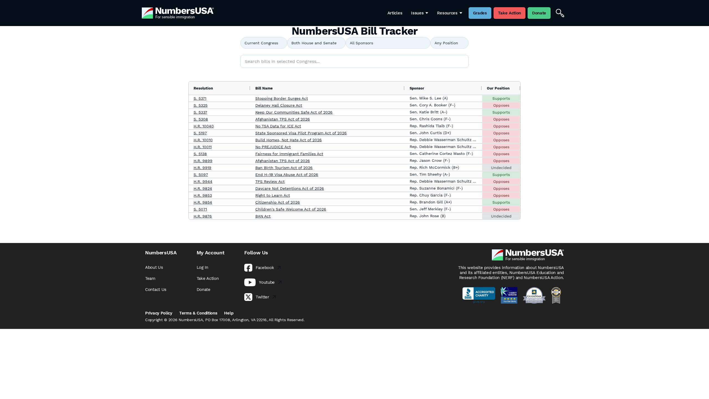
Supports (501, 98)
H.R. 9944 (203, 181)
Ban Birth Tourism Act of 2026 (284, 167)
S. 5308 (201, 119)
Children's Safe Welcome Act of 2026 (290, 209)
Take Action (208, 278)
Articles (394, 13)
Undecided (501, 167)
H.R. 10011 (203, 147)
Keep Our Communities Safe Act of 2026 (294, 112)
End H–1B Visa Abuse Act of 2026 (286, 174)
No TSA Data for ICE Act (278, 126)
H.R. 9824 (203, 188)
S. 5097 (201, 174)
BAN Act (263, 216)
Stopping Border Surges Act (281, 98)
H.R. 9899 (203, 160)
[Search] (560, 13)
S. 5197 (200, 133)
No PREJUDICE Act (273, 147)
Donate (203, 289)
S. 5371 (200, 98)
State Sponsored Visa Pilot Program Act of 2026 (301, 133)
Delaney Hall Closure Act (278, 105)
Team (150, 278)
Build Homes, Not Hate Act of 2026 (288, 140)
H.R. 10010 (203, 140)
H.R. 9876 (203, 216)
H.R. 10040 (204, 126)
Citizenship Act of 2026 (277, 202)
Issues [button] (417, 13)
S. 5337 (200, 112)
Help (228, 313)
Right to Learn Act (272, 195)
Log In (202, 267)
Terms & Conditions (198, 313)
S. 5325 (200, 105)
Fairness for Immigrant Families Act (289, 154)
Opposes (501, 105)
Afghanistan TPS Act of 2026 (282, 119)
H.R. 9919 (202, 167)
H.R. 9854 (203, 202)
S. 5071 (200, 209)
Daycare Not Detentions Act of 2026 (289, 188)
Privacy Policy (158, 313)
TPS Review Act (270, 181)
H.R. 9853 (203, 195)
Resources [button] (447, 13)
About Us (154, 267)
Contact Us (155, 289)
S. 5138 (200, 154)
